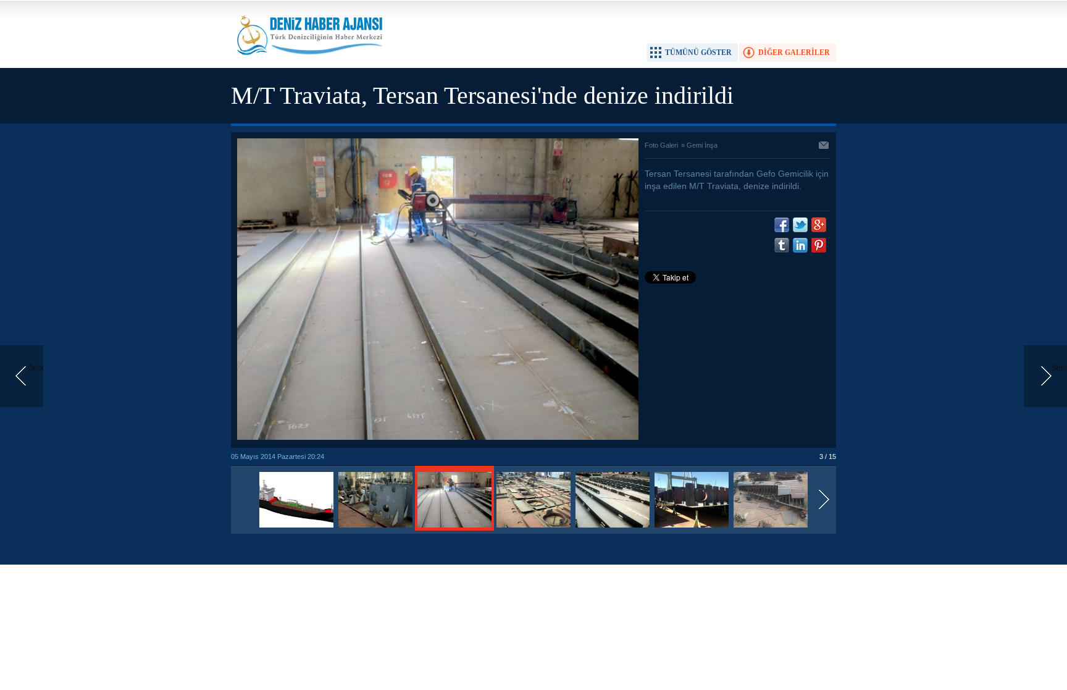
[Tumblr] (781, 245)
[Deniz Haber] (308, 62)
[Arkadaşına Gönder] (824, 146)
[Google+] (818, 224)
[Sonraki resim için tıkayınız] (437, 437)
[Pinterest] (818, 245)
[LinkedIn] (800, 245)
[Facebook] (781, 224)
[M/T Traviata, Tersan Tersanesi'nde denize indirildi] (296, 528)
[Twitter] (800, 224)
